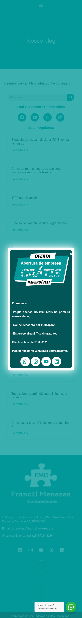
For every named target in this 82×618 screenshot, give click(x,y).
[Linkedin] (56, 361)
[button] (70, 254)
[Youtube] (46, 361)
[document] (41, 309)
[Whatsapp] (25, 361)
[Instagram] (35, 361)
